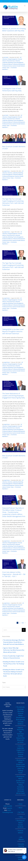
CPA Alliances (21, 838)
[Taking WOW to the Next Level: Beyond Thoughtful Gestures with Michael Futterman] (14, 321)
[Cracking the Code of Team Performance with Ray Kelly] (14, 80)
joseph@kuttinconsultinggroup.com (18, 1)
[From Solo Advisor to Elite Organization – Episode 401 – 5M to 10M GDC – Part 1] (14, 564)
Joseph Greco (7, 171)
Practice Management (18, 62)
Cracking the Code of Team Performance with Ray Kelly (11, 90)
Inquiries (9, 808)
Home (20, 804)
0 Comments (14, 67)
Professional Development (19, 64)
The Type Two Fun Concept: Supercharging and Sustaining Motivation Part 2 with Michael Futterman (13, 202)
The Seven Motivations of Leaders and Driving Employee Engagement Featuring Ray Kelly (13, 395)
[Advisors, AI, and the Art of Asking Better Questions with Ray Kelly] (14, 20)
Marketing (10, 62)
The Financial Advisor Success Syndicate (20, 824)
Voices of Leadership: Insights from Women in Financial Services (20, 751)
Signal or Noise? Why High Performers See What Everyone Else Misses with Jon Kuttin (13, 650)
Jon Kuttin (6, 57)
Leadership (4, 62)
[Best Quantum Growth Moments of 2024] (14, 138)
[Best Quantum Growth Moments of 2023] (14, 447)
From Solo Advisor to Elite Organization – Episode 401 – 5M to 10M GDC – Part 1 (13, 574)
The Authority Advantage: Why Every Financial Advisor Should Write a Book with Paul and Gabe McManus (13, 642)
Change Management (12, 59)
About (20, 808)
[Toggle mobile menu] (25, 5)
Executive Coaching (21, 845)
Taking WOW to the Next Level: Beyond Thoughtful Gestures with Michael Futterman (13, 331)
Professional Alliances (7, 64)
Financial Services (11, 60)
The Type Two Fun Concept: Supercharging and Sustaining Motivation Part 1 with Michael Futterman (13, 266)
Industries (17, 60)
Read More (4, 69)
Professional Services (7, 66)
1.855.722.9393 (7, 806)
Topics (8, 67)
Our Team (21, 812)
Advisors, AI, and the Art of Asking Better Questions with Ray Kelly (14, 30)
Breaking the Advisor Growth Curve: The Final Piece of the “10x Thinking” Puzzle (13, 664)
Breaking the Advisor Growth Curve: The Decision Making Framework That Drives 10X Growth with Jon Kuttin (20, 785)
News (21, 817)
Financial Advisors (20, 832)
